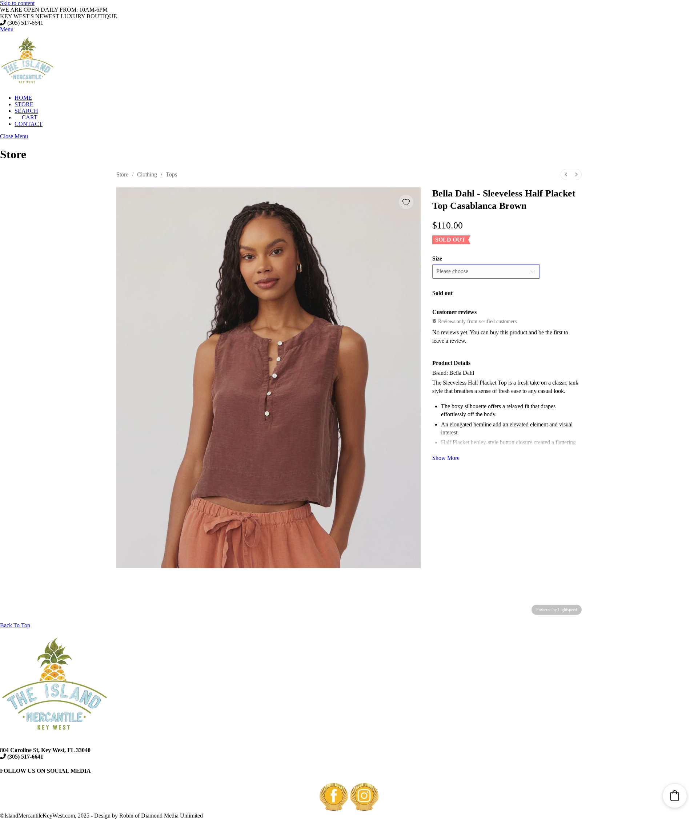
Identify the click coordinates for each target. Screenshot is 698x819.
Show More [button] (446, 458)
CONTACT (29, 124)
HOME (23, 98)
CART (28, 117)
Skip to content (17, 3)
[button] (674, 795)
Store (122, 174)
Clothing (147, 174)
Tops (171, 174)
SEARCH (26, 111)
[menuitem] (566, 174)
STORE (24, 104)
